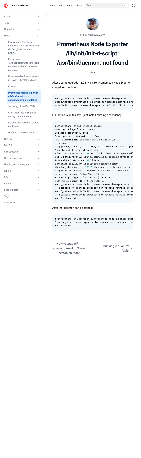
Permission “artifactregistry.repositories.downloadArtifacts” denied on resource (23, 64)
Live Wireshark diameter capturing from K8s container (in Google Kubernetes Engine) (23, 47)
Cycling (8, 139)
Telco (7, 22)
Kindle (7, 170)
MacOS (8, 145)
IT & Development (13, 158)
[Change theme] (133, 5)
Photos (8, 183)
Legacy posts (11, 189)
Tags (6, 196)
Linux (92, 72)
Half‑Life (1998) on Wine (21, 132)
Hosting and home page (16, 164)
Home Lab (9, 29)
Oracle (11, 86)
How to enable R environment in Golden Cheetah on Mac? (23, 78)
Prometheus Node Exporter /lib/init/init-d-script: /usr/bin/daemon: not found (23, 96)
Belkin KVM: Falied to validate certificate (23, 124)
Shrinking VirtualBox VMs (21, 106)
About (7, 16)
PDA (6, 177)
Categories (9, 202)
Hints (7, 35)
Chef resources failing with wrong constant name (22, 114)
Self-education (11, 151)
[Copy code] (128, 98)
